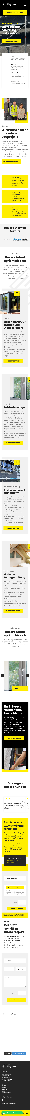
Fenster (16, 688)
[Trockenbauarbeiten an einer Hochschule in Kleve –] (15, 1034)
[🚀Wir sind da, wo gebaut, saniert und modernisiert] (23, 1039)
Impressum (5, 1103)
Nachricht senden (16, 909)
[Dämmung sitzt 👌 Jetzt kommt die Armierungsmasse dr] (6, 1044)
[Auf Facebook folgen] (6, 1100)
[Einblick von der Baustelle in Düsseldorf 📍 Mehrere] (6, 1039)
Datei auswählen (14, 888)
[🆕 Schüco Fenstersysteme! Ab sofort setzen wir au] (15, 1019)
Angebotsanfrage (16, 13)
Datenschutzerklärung (12, 915)
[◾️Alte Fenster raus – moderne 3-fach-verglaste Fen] (23, 1019)
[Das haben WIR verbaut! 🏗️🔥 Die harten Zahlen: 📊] (15, 1039)
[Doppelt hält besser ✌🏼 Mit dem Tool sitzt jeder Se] (15, 1044)
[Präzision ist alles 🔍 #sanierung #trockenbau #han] (6, 1034)
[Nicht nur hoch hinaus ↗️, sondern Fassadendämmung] (6, 1049)
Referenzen (5, 1089)
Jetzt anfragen (11, 41)
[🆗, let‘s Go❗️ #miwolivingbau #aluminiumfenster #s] (6, 1019)
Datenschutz (12, 1103)
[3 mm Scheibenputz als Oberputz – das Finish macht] (23, 1034)
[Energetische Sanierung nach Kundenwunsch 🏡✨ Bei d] (15, 1024)
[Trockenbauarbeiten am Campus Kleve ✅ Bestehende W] (23, 1024)
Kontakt (4, 1091)
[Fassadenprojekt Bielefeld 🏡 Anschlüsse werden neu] (6, 1029)
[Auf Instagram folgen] (3, 1100)
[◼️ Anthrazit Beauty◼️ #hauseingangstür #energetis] (15, 1029)
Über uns (4, 1087)
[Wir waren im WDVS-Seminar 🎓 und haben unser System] (23, 1044)
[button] (12, 1112)
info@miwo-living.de (12, 860)
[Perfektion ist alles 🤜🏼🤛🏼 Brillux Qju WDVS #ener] (15, 1049)
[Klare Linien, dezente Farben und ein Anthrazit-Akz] (6, 1024)
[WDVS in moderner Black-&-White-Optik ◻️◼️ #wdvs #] (23, 1029)
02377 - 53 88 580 (12, 862)
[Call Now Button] (26, 1113)
